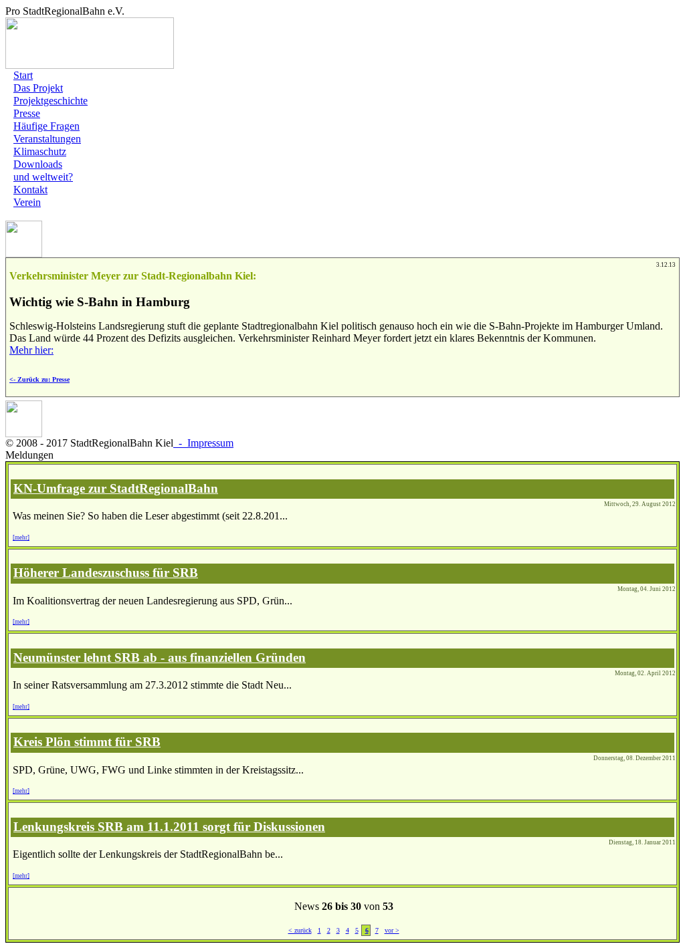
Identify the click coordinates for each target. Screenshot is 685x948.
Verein (27, 202)
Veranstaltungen (47, 138)
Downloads (37, 164)
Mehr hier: (31, 350)
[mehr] (21, 537)
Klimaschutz (39, 151)
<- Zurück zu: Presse (39, 379)
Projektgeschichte (50, 100)
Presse (26, 113)
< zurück (300, 930)
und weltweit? (43, 177)
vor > (392, 930)
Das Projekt (38, 88)
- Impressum (203, 443)
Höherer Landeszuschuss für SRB (105, 573)
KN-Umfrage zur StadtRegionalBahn (115, 488)
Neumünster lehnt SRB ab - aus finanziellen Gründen (159, 657)
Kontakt (30, 189)
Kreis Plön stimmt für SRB (87, 742)
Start (23, 75)
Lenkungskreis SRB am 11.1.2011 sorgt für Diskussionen (169, 827)
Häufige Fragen (46, 126)
